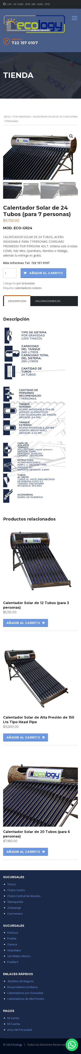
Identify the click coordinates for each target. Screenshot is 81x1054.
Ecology (17, 1044)
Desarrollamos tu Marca (22, 987)
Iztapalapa (14, 950)
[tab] (17, 301)
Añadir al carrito (46, 273)
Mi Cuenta (13, 1024)
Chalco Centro (16, 890)
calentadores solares (28, 288)
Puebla (11, 938)
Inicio (7, 116)
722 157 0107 (25, 43)
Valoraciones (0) (47, 301)
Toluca (11, 884)
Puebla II (12, 962)
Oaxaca (12, 944)
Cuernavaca (15, 913)
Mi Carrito (13, 1018)
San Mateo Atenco (18, 956)
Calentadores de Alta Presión (26, 999)
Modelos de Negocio (21, 981)
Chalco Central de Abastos (23, 896)
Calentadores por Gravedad (25, 993)
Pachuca (12, 932)
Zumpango (14, 908)
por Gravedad (22, 116)
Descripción (17, 301)
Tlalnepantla (15, 902)
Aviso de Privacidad (19, 1030)
